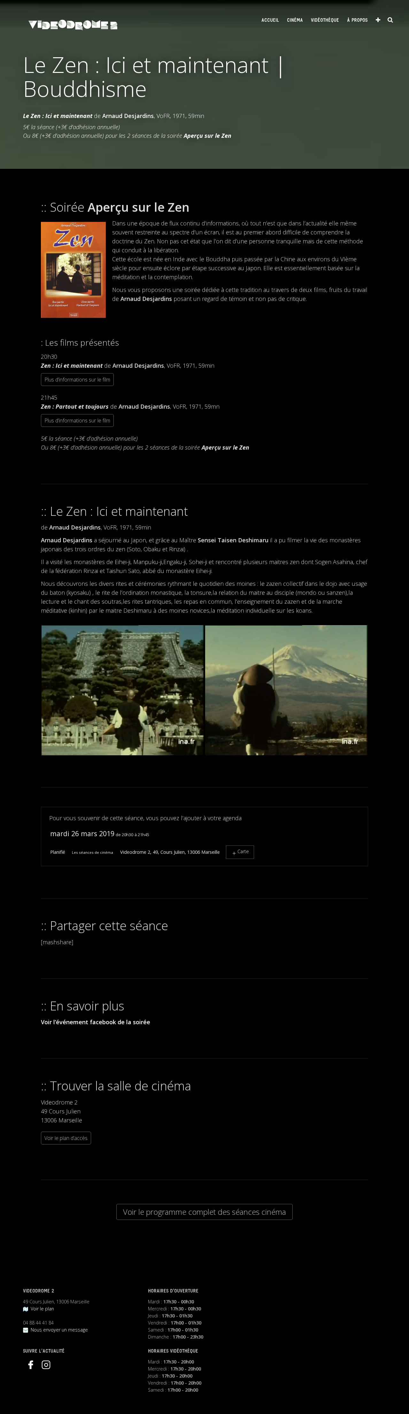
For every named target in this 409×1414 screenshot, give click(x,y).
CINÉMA (295, 20)
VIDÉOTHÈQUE (325, 20)
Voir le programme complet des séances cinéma (204, 1211)
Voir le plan (41, 1309)
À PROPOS (357, 20)
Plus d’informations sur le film (77, 379)
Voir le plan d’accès (66, 1138)
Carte (243, 851)
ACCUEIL (270, 20)
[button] (122, 690)
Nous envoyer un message (58, 1330)
